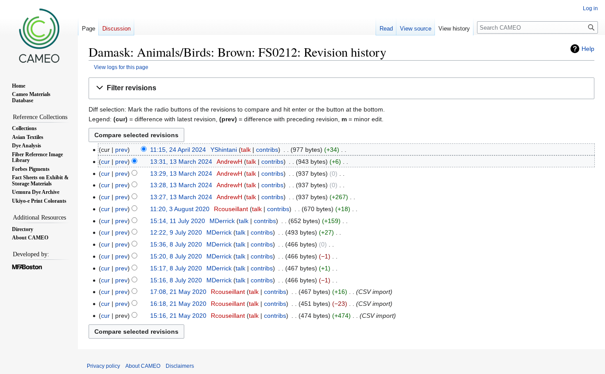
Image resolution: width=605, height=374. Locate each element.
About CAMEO (142, 366)
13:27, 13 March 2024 (181, 196)
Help (588, 48)
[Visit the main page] (39, 35)
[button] (341, 88)
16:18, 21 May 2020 (178, 303)
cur (105, 161)
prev (121, 149)
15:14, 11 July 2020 (177, 220)
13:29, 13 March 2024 (181, 173)
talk (246, 149)
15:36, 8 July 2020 (176, 244)
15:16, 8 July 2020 (176, 280)
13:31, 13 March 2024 (181, 161)
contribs (267, 149)
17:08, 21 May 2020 (178, 291)
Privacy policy (103, 366)
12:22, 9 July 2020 (176, 232)
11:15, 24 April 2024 (178, 149)
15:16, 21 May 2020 (178, 315)
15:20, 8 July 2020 (176, 256)
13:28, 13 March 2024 (181, 185)
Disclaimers (180, 366)
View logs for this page (121, 67)
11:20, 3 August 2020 (179, 208)
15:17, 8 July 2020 (176, 268)
